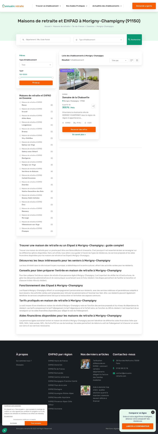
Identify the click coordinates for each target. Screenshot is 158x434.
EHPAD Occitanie (55, 409)
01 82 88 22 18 (122, 368)
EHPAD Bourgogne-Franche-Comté (62, 381)
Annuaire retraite (23, 429)
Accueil (47, 26)
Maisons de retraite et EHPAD (37, 103)
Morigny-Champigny (105, 26)
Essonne (90, 26)
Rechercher (136, 40)
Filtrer (37, 83)
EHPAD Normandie (55, 373)
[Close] (153, 412)
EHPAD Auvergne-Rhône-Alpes (61, 393)
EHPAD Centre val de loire (58, 377)
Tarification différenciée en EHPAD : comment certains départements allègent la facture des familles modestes (100, 370)
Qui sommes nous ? (24, 361)
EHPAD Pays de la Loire (57, 385)
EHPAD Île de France (56, 369)
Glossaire (19, 365)
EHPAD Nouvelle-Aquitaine (59, 397)
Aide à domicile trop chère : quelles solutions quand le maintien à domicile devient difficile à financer (101, 394)
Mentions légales (112, 429)
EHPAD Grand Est (55, 365)
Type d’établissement (28, 60)
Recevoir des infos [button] (79, 129)
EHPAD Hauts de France (58, 361)
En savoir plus (78, 135)
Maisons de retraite (61, 26)
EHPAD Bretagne (55, 389)
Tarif (21, 71)
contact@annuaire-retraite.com (124, 374)
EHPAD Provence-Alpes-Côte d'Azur (60, 403)
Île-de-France (78, 26)
